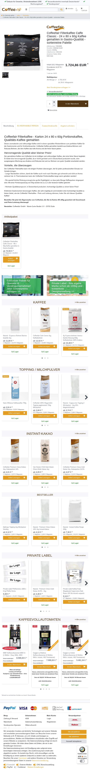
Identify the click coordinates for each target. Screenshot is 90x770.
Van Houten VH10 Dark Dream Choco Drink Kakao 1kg (43, 468)
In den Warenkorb (72, 104)
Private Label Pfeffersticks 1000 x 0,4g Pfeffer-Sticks (14, 590)
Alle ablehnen (74, 736)
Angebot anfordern (68, 126)
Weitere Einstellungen (36, 767)
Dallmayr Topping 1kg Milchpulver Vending (14, 528)
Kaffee (18, 15)
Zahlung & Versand (11, 718)
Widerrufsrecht (30, 725)
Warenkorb (8, 722)
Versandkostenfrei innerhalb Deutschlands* (63, 1)
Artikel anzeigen (11, 260)
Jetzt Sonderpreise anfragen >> (58, 87)
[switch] (82, 761)
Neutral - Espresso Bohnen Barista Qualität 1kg (15, 337)
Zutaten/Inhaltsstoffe (49, 126)
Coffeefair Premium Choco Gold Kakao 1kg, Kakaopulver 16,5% (74, 468)
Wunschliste (53, 110)
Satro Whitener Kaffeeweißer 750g (14, 403)
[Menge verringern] (54, 105)
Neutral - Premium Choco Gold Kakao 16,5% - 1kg (43, 590)
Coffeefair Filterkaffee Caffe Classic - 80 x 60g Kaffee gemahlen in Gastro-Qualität (11, 245)
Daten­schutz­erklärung (40, 760)
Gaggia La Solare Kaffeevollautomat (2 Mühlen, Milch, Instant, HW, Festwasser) (74, 655)
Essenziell (11, 765)
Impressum (23, 758)
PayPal (9, 767)
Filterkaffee (25, 15)
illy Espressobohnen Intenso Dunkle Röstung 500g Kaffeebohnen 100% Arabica (72, 338)
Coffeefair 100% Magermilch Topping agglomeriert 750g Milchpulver (42, 405)
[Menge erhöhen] (54, 102)
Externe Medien (26, 765)
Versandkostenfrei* (56, 91)
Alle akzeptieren (74, 732)
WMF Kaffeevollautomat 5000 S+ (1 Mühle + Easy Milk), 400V (14, 654)
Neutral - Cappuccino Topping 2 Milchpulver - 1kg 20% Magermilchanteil (73, 405)
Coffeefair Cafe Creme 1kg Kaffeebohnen (42, 337)
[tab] (8, 125)
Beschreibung (9, 126)
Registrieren (51, 722)
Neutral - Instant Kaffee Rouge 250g (73, 528)
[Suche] (61, 9)
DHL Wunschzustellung (45, 765)
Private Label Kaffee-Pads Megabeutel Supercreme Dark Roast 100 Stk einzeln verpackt (73, 591)
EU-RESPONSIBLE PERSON (28, 126)
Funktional (21, 767)
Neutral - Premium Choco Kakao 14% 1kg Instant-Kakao (44, 528)
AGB (27, 718)
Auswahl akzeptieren (74, 741)
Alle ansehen (81, 302)
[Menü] (86, 746)
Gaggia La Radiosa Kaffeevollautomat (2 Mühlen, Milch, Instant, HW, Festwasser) (44, 655)
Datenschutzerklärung (33, 722)
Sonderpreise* (54, 4)
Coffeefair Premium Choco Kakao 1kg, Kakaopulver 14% (14, 468)
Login (49, 718)
